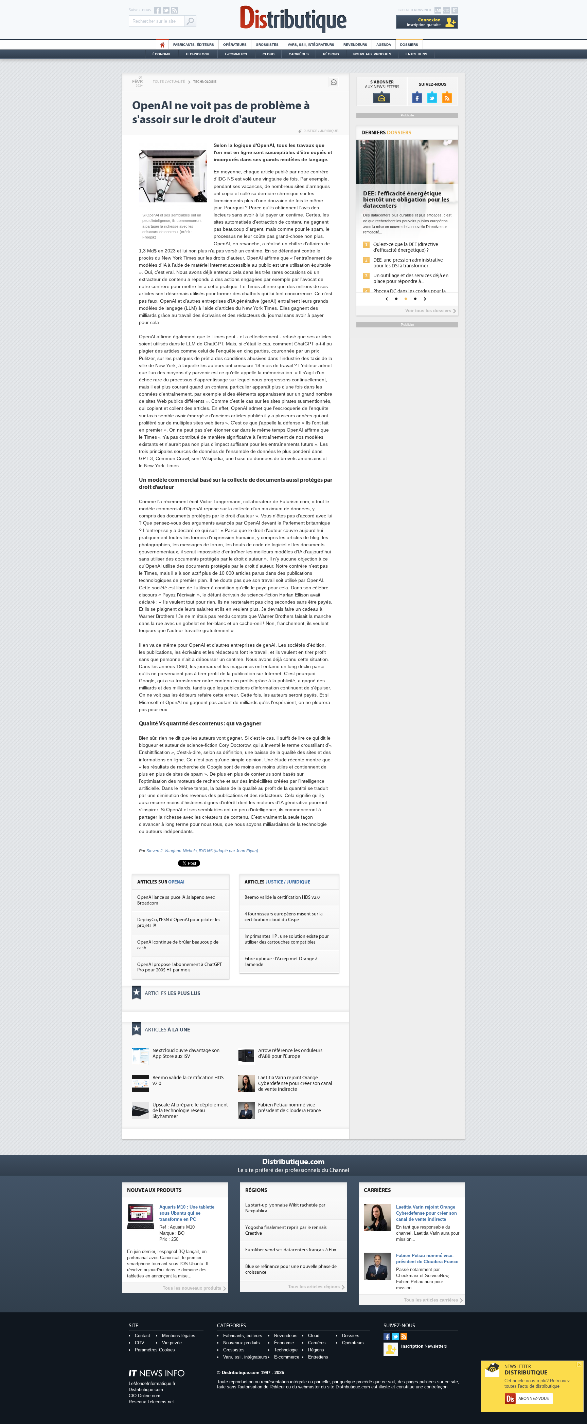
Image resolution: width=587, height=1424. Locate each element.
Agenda (383, 44)
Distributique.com (146, 1389)
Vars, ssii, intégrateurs (245, 1357)
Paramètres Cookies (155, 1349)
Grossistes (267, 44)
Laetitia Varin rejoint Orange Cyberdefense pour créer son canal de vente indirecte (295, 1083)
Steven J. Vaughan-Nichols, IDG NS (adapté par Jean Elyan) (202, 851)
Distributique (293, 19)
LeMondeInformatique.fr (152, 1383)
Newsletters (424, 1346)
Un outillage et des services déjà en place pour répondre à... (410, 278)
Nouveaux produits (241, 1342)
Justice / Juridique (321, 131)
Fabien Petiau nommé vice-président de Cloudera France (289, 1108)
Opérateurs (235, 44)
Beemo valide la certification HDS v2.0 (282, 897)
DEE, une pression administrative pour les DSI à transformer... (408, 263)
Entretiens (416, 54)
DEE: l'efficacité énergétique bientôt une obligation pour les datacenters (406, 200)
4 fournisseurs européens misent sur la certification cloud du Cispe (284, 917)
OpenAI (176, 882)
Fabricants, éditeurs (193, 44)
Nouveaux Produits (372, 54)
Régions (331, 54)
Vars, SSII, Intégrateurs (311, 44)
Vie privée (172, 1342)
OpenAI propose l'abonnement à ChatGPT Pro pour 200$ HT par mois (179, 967)
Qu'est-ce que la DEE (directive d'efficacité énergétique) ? (405, 247)
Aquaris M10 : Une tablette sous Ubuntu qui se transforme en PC (186, 1213)
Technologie (198, 54)
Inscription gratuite (424, 22)
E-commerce (236, 54)
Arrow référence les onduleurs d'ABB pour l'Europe (290, 1053)
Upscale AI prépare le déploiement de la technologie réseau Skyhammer (190, 1110)
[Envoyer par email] (333, 82)
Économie (162, 54)
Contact (142, 1335)
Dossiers (409, 44)
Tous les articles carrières (431, 1300)
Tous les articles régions (314, 1286)
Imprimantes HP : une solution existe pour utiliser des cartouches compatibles (287, 939)
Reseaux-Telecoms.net (151, 1401)
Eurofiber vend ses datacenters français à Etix (290, 1250)
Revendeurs (355, 44)
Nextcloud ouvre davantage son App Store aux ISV (186, 1053)
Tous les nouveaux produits (192, 1288)
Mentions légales (178, 1335)
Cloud (268, 54)
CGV (139, 1342)
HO (162, 44)
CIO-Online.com (144, 1395)
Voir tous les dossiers (428, 310)
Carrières (299, 54)
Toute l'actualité (169, 81)
